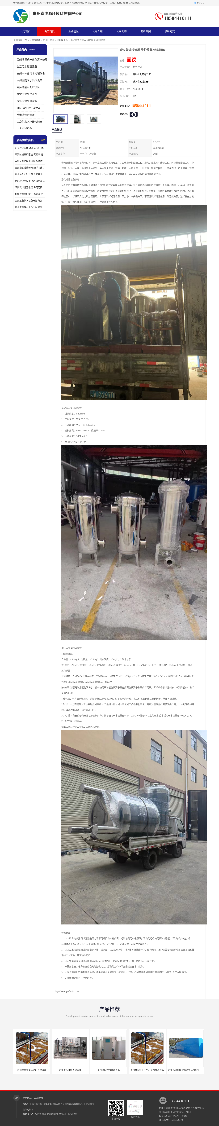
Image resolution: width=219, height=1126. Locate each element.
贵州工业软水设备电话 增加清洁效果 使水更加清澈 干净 (30, 200)
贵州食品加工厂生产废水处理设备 (109, 1070)
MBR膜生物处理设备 (28, 108)
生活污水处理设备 (27, 66)
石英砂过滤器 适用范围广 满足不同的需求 (30, 148)
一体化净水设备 (186, 1070)
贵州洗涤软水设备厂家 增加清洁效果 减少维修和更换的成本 (30, 207)
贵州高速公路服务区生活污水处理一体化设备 (152, 1070)
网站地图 (72, 1114)
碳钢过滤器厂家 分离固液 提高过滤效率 (30, 154)
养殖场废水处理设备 (28, 87)
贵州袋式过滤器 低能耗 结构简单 (30, 168)
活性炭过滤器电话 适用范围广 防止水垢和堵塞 (30, 187)
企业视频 (73, 31)
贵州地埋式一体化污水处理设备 (35, 59)
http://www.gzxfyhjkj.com (67, 991)
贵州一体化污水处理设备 (55, 40)
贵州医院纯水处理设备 (32, 1070)
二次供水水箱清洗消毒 (29, 121)
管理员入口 (61, 1114)
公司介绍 (97, 31)
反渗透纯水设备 (26, 115)
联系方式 (169, 31)
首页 (27, 40)
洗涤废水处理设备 (27, 101)
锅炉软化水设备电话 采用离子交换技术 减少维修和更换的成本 (30, 181)
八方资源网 (40, 1114)
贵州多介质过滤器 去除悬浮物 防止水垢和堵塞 (30, 174)
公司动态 (121, 31)
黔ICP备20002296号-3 (54, 1104)
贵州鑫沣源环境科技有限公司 (78, 1104)
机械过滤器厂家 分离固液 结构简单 (30, 194)
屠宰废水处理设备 (27, 94)
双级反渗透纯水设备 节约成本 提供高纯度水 (30, 161)
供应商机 (49, 31)
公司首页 (25, 31)
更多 (43, 140)
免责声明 (51, 1114)
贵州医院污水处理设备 (29, 80)
